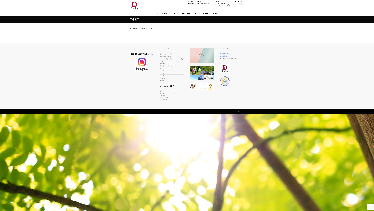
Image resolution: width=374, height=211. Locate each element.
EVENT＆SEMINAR (185, 13)
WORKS (174, 13)
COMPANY (205, 13)
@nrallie (150, 54)
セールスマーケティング (167, 93)
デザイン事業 (164, 100)
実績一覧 (162, 78)
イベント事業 (164, 97)
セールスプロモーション (167, 66)
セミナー (162, 68)
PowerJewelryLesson (166, 56)
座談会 (162, 80)
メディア (162, 73)
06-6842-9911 (224, 54)
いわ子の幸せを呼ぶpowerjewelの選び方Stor (171, 60)
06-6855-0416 (224, 56)
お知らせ (162, 63)
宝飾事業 (162, 95)
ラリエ (162, 75)
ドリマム (162, 71)
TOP (157, 13)
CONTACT (215, 13)
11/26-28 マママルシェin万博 (141, 28)
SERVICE (164, 13)
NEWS (196, 13)
